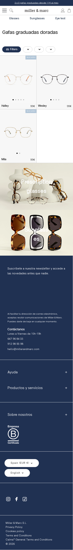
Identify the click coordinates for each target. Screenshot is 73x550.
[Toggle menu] (4, 10)
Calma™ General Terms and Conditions (29, 539)
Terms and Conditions (19, 535)
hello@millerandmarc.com (23, 349)
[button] (11, 49)
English (15, 472)
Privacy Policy (14, 527)
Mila (3, 159)
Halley (5, 106)
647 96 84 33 (15, 338)
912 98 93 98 (15, 343)
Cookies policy (15, 531)
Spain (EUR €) (20, 462)
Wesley (42, 106)
